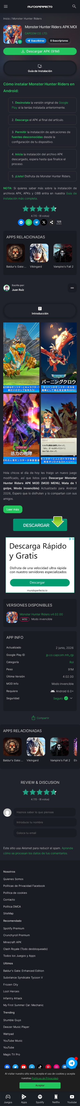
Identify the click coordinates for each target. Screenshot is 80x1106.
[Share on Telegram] (36, 222)
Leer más (12, 509)
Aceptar (40, 1085)
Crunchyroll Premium (16, 935)
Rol (72, 662)
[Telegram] (32, 1067)
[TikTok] (40, 1067)
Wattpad (8, 1033)
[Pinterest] (48, 1067)
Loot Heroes (11, 991)
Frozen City (10, 984)
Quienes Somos (13, 879)
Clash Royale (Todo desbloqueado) (25, 949)
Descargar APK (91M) (40, 51)
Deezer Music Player (16, 1026)
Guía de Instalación (40, 68)
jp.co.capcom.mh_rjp (60, 655)
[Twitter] (15, 1067)
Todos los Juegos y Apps (19, 955)
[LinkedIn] (64, 1067)
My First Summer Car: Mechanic (23, 1005)
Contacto (9, 899)
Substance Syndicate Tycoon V (23, 977)
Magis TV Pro (11, 1054)
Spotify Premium (13, 928)
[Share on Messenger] (21, 222)
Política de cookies (15, 892)
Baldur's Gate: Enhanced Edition (23, 970)
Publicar (66, 841)
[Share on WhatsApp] (28, 222)
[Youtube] (23, 1067)
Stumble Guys (12, 1020)
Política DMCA (12, 906)
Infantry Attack (12, 998)
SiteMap (8, 913)
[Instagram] (56, 1067)
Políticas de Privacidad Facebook (24, 885)
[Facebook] (7, 1067)
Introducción (40, 310)
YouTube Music (12, 1040)
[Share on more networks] (51, 222)
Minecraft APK (12, 942)
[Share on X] (44, 222)
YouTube (8, 1047)
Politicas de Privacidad (45, 1078)
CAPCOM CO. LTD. (36, 33)
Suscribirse (38, 40)
